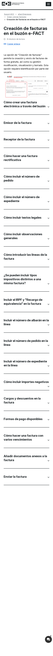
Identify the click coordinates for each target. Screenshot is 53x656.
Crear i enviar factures (16, 17)
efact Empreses (24, 14)
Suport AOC (9, 14)
